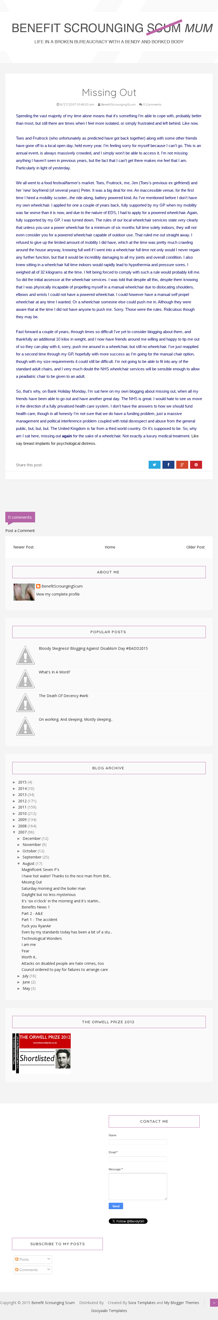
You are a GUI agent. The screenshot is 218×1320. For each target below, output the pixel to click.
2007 (23, 832)
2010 (23, 813)
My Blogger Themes (181, 1302)
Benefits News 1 (36, 907)
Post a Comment (20, 530)
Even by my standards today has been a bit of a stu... (67, 932)
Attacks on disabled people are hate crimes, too (63, 963)
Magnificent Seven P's (40, 869)
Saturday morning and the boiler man (54, 888)
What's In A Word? (54, 671)
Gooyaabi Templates (109, 1310)
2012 (23, 800)
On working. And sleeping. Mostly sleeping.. (75, 719)
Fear (25, 950)
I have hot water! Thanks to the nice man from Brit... (66, 875)
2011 (23, 807)
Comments (28, 1270)
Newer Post (23, 547)
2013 (23, 794)
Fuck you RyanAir (36, 925)
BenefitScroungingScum (62, 586)
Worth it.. (29, 956)
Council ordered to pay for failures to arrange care (65, 969)
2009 (23, 819)
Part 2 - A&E (32, 913)
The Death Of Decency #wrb (63, 695)
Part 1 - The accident (39, 919)
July (26, 975)
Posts (23, 1259)
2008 (23, 825)
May (27, 988)
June (27, 981)
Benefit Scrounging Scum (53, 1302)
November (32, 844)
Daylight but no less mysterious (49, 894)
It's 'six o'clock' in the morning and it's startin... (61, 900)
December (32, 838)
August (29, 863)
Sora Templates (142, 1302)
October (30, 850)
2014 (23, 788)
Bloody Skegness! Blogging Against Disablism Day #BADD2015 (93, 648)
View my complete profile (58, 594)
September (33, 857)
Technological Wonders (42, 938)
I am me (29, 944)
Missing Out (32, 882)
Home (110, 547)
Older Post (195, 547)
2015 (23, 782)
